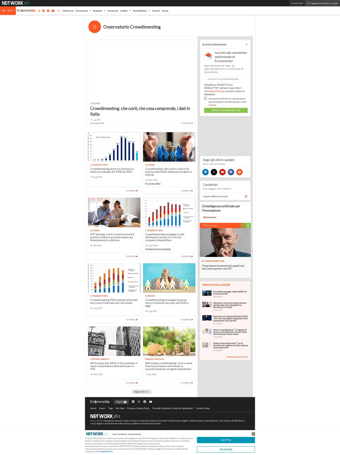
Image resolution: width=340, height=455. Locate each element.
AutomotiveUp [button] (81, 11)
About (93, 408)
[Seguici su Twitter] (214, 172)
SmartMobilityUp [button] (140, 11)
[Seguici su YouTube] (222, 172)
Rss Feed (120, 408)
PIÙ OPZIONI (226, 449)
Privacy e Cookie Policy (138, 408)
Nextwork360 (96, 421)
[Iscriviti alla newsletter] (239, 172)
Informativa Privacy (214, 91)
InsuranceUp (112, 11)
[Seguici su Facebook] (231, 172)
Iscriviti (226, 110)
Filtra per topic (211, 225)
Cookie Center (203, 408)
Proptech (156, 11)
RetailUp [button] (124, 11)
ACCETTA (226, 440)
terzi (213, 105)
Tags (110, 408)
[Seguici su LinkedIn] (205, 172)
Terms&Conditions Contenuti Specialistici (172, 408)
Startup (165, 11)
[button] (8, 10)
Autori (102, 408)
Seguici (120, 401)
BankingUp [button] (97, 11)
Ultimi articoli (68, 11)
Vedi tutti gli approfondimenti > (237, 357)
